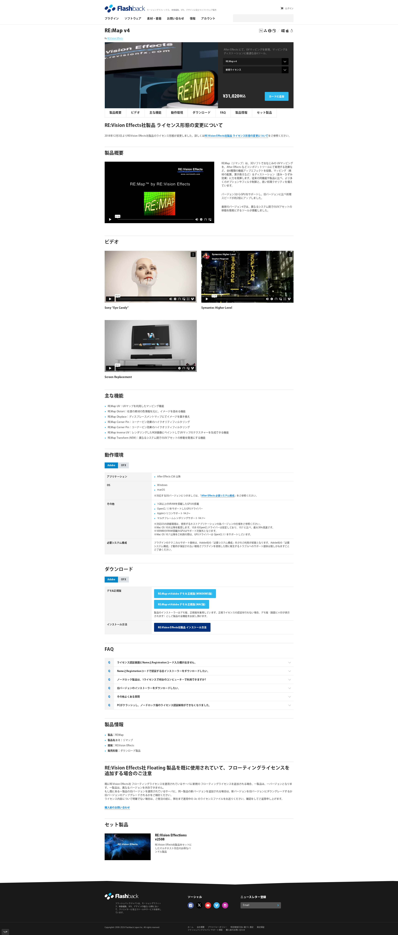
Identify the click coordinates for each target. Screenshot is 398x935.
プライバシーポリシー (217, 927)
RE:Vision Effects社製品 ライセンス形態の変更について (236, 136)
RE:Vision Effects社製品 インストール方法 (182, 627)
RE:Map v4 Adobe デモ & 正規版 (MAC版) (181, 604)
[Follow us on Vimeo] (216, 905)
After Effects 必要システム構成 (217, 495)
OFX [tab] (123, 465)
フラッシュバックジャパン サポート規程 (205, 930)
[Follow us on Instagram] (225, 905)
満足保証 (260, 927)
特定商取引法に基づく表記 (242, 927)
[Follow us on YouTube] (208, 905)
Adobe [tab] (111, 465)
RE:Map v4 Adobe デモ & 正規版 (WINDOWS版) (185, 594)
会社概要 (200, 927)
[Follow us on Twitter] (199, 905)
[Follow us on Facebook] (191, 905)
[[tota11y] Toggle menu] (5, 932)
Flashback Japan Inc (134, 927)
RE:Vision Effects (115, 38)
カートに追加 (276, 96)
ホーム (190, 927)
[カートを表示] (282, 8)
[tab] (199, 662)
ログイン (289, 8)
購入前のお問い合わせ (117, 808)
